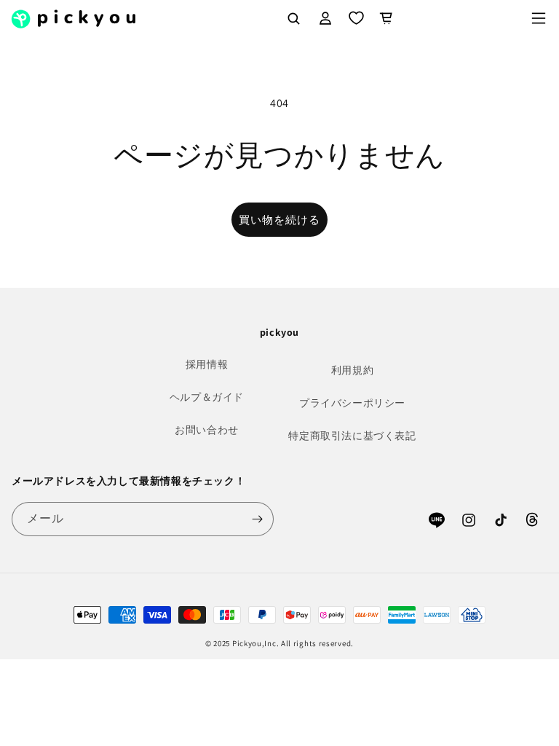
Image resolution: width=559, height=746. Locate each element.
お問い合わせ (207, 429)
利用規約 (352, 370)
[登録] (257, 519)
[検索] (293, 18)
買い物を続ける (279, 220)
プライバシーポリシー (352, 402)
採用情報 (207, 364)
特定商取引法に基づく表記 (352, 435)
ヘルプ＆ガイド (207, 397)
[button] (539, 18)
